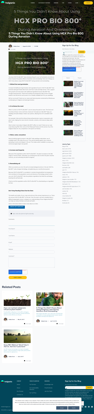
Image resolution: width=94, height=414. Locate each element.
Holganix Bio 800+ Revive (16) (70, 172)
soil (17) (64, 170)
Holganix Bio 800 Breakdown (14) (71, 181)
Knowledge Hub (49, 384)
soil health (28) (66, 167)
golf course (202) (67, 153)
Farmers (33, 2)
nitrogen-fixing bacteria (15, 93)
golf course (29, 213)
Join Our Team (48, 391)
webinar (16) (65, 177)
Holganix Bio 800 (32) (68, 163)
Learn (76, 2)
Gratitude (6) (65, 203)
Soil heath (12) (66, 184)
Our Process (20, 391)
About (18, 387)
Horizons (56, 2)
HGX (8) (64, 193)
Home (18, 384)
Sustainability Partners (44, 2)
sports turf (23, 213)
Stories (70, 2)
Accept (62, 407)
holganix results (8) (67, 198)
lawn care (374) (66, 148)
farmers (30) (65, 165)
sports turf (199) (66, 155)
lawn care (18, 213)
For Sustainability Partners (34, 388)
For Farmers (33, 384)
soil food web (19, 178)
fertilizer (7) (65, 200)
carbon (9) (65, 191)
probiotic (27, 172)
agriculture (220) (67, 151)
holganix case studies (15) (69, 179)
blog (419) (65, 146)
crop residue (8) (66, 195)
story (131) (65, 160)
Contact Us (20, 394)
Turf (63, 2)
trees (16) (65, 174)
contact (88, 2)
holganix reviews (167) (68, 158)
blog (32, 213)
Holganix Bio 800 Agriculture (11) (71, 186)
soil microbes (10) (67, 188)
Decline (73, 407)
